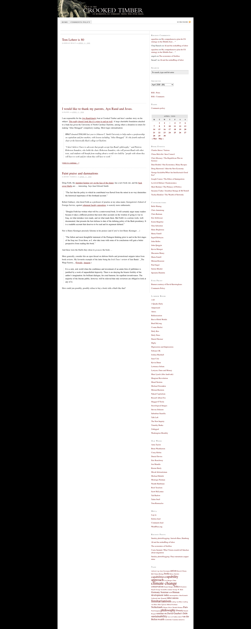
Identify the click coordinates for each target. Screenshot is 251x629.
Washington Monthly (159, 433)
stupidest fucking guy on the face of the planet (95, 182)
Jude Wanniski (162, 598)
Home (65, 22)
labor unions (173, 598)
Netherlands (157, 607)
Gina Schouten (157, 225)
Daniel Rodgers (169, 587)
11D (153, 299)
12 (180, 126)
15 (159, 129)
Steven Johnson (157, 409)
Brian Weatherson (158, 448)
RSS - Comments (157, 96)
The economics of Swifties (169, 56)
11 (175, 126)
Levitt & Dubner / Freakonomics (164, 183)
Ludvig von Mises (177, 602)
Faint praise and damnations (80, 173)
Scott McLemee (157, 491)
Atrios (153, 311)
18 (175, 129)
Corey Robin (156, 452)
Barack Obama (182, 571)
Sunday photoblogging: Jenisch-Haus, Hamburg (170, 538)
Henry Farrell (156, 233)
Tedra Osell (155, 499)
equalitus (154, 39)
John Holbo (155, 241)
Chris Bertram (156, 214)
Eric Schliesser (157, 217)
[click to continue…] (70, 162)
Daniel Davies (156, 456)
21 (154, 132)
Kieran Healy (156, 468)
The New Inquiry (157, 421)
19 (180, 129)
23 (165, 132)
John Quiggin (156, 245)
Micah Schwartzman (159, 472)
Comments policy (80, 22)
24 (170, 132)
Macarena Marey (157, 253)
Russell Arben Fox (158, 397)
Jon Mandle (156, 464)
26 (180, 132)
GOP (170, 592)
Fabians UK (155, 350)
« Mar (154, 138)
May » (161, 138)
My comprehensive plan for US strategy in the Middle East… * (168, 40)
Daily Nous (155, 335)
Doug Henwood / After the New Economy (167, 168)
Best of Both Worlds (159, 319)
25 (175, 132)
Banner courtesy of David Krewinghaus (166, 284)
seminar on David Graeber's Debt (172, 613)
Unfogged (155, 429)
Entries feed (156, 518)
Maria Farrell (156, 257)
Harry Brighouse (157, 229)
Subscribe (182, 22)
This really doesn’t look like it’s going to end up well (90, 121)
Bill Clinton (154, 574)
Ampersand (155, 307)
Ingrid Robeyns (157, 237)
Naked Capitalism (158, 393)
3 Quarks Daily (157, 303)
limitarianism (161, 600)
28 (154, 135)
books (167, 573)
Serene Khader (157, 268)
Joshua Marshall (157, 354)
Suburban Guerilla (158, 413)
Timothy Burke (157, 425)
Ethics (177, 586)
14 (154, 129)
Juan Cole (155, 358)
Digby (153, 343)
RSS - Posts (155, 92)
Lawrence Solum (157, 366)
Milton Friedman (172, 604)
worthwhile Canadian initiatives (175, 620)
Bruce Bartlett (174, 574)
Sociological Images (159, 405)
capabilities (158, 577)
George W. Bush (178, 590)
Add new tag (155, 571)
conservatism (157, 586)
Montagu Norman (158, 479)
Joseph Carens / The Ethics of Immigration (167, 179)
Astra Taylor (156, 444)
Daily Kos (155, 331)
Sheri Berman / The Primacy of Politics (166, 186)
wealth (161, 619)
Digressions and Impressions (162, 346)
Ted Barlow (155, 495)
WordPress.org (156, 526)
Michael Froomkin (158, 386)
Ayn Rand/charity (89, 118)
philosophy (168, 610)
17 (170, 129)
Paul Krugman (155, 611)
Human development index (165, 594)
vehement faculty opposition (94, 205)
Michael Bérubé (157, 476)
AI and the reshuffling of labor (176, 45)
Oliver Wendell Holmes (175, 607)
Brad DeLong (156, 323)
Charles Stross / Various (160, 150)
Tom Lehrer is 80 (73, 39)
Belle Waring (156, 206)
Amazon (87, 262)
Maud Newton (156, 382)
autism (173, 570)
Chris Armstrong (157, 210)
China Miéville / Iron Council (163, 154)
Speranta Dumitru (158, 272)
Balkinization (156, 315)
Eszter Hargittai (157, 221)
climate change (164, 583)
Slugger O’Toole (157, 401)
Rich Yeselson (156, 487)
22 (159, 132)
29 (159, 135)
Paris (185, 607)
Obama (165, 607)
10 (170, 126)
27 (185, 132)
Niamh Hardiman (158, 483)
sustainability (159, 616)
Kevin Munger (157, 249)
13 (185, 126)
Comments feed (157, 522)
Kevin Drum (156, 362)
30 (165, 135)
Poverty (179, 610)
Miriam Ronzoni (157, 261)
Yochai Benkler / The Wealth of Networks (167, 194)
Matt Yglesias (162, 604)
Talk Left (154, 417)
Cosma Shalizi (157, 327)
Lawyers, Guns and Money (161, 370)
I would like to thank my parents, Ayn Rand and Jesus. (97, 109)
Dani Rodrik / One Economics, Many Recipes (169, 164)
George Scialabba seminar (164, 590)
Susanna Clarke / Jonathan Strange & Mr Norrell (170, 190)
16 (165, 129)
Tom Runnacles (157, 503)
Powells (79, 262)
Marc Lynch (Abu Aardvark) (162, 374)
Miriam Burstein (157, 390)
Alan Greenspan (165, 571)
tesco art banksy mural (175, 617)
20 (185, 129)
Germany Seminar (159, 592)
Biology (161, 574)
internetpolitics (174, 595)
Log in (153, 515)
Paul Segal (155, 264)
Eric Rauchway (157, 460)
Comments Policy (158, 288)
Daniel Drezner (157, 339)
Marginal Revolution (159, 378)
